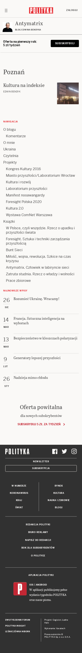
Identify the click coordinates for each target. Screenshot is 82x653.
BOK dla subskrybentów (38, 547)
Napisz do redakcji (38, 540)
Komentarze (16, 136)
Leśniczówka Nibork (17, 631)
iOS (31, 584)
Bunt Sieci (14, 250)
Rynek (59, 485)
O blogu (9, 129)
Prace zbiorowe (18, 280)
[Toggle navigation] (6, 10)
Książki (9, 221)
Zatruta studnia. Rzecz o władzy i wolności (40, 274)
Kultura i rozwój (18, 182)
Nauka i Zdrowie (59, 500)
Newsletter (41, 461)
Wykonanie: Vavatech (54, 628)
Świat (19, 507)
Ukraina (9, 149)
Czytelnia (10, 156)
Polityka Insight (15, 626)
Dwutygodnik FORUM (17, 620)
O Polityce (38, 555)
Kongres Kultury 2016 (23, 169)
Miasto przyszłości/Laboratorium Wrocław (40, 175)
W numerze (19, 485)
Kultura (58, 493)
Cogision (57, 620)
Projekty (10, 162)
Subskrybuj (65, 43)
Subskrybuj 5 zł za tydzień (39, 424)
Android (41, 584)
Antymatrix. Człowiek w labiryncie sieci (37, 267)
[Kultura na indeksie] (68, 93)
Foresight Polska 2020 (24, 201)
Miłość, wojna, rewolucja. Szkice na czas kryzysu (38, 258)
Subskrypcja (41, 468)
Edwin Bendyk (12, 91)
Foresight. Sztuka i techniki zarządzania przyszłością (38, 241)
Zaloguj (72, 10)
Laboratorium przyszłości (26, 188)
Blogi (59, 507)
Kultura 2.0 (15, 208)
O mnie (9, 142)
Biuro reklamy (38, 532)
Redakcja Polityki (38, 524)
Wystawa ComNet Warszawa (29, 215)
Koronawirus (19, 493)
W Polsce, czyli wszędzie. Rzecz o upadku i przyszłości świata (40, 230)
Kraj (19, 500)
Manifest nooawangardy (25, 195)
